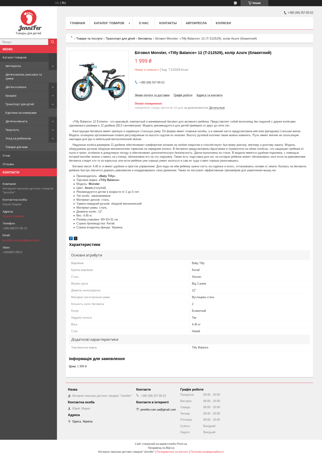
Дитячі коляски (15, 87)
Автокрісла (13, 66)
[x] (75, 239)
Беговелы (145, 38)
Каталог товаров (15, 57)
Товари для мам (16, 147)
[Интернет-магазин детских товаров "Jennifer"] (28, 20)
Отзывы (8, 164)
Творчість (12, 130)
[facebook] (71, 239)
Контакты (168, 23)
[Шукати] (52, 42)
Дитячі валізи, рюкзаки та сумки (23, 76)
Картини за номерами (21, 113)
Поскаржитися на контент (172, 451)
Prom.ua (182, 443)
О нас (6, 155)
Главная (77, 23)
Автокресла (196, 23)
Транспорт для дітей (19, 104)
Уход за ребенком (18, 138)
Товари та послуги (89, 38)
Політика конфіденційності (207, 451)
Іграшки (10, 95)
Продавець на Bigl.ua (161, 447)
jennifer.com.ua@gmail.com (21, 240)
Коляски (223, 23)
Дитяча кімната (16, 121)
